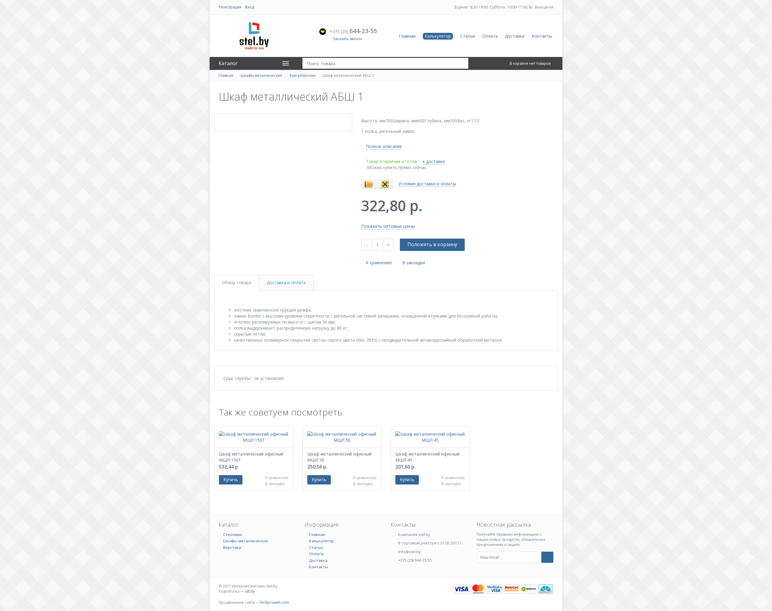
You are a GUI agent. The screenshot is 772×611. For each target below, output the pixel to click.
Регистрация (230, 7)
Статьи (467, 36)
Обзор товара (236, 282)
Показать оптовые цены (388, 226)
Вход (249, 7)
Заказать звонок (347, 38)
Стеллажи (232, 534)
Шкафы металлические (261, 75)
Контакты (542, 36)
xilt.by (250, 591)
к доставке (434, 161)
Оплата (490, 36)
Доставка (514, 36)
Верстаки (232, 547)
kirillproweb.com (274, 602)
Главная (407, 36)
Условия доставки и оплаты (427, 183)
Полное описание (384, 146)
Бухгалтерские (303, 75)
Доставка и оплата (286, 282)
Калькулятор (438, 36)
